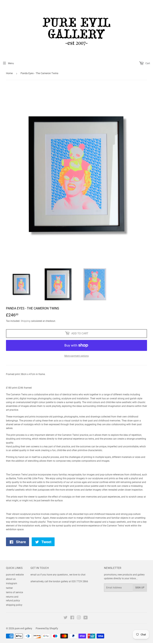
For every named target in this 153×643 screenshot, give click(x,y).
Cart (147, 63)
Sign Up (139, 587)
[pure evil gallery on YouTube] (85, 618)
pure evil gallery (23, 628)
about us (11, 579)
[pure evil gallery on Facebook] (72, 618)
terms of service (14, 592)
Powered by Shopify (47, 628)
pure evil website (15, 574)
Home (9, 73)
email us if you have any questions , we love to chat (57, 574)
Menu (11, 63)
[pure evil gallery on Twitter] (66, 618)
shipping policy (14, 605)
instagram (11, 583)
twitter (9, 588)
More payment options (76, 355)
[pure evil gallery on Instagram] (79, 618)
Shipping (25, 321)
